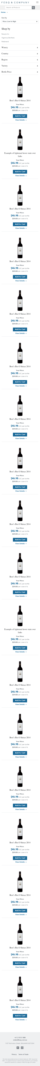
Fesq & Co (5, 34)
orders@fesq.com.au (20, 1040)
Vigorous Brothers (8, 38)
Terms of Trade (23, 1054)
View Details (20, 120)
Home (3, 12)
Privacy (14, 1054)
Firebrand (5, 41)
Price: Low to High (9, 21)
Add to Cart (20, 116)
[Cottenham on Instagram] (22, 1047)
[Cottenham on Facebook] (18, 1047)
